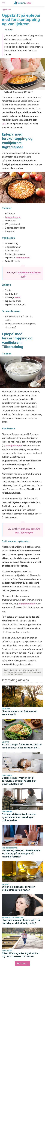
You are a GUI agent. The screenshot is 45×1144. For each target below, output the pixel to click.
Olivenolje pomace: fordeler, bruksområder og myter (18, 888)
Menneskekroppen (10, 848)
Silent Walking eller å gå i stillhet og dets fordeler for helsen (20, 955)
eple (4, 123)
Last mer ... (22, 963)
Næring (5, 884)
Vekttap (5, 742)
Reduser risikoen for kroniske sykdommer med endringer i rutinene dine (19, 817)
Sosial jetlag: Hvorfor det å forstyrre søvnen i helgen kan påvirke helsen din (19, 780)
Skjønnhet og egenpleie (12, 917)
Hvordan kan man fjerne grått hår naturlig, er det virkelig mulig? (21, 922)
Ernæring (6, 709)
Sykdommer (7, 811)
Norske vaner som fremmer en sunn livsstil (19, 713)
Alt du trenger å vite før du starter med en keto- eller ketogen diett (22, 746)
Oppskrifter (6, 10)
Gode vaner (7, 775)
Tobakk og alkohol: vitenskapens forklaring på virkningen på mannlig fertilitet (21, 853)
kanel (18, 297)
